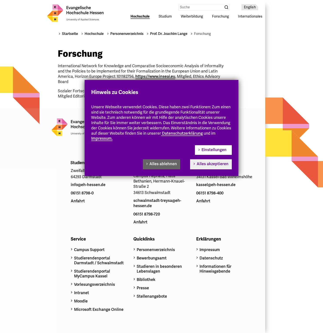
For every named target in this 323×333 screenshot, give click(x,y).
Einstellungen (214, 149)
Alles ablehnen (163, 163)
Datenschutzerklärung (182, 133)
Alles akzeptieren (213, 163)
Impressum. (102, 138)
